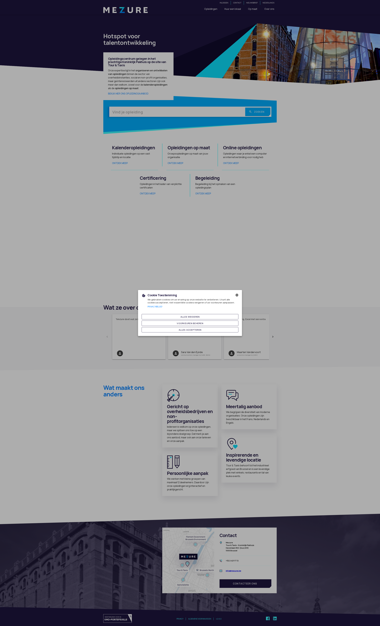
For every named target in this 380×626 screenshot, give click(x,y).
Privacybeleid (155, 306)
